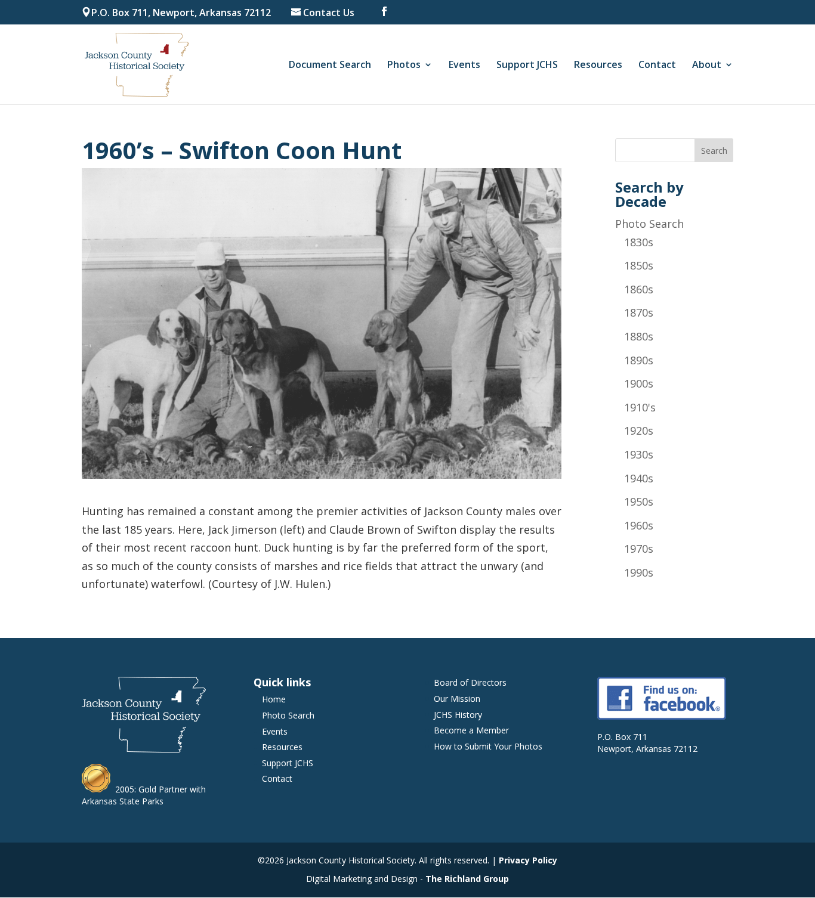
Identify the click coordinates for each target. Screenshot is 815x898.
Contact (657, 65)
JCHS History (458, 714)
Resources (598, 65)
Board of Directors (470, 682)
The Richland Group (467, 878)
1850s (638, 265)
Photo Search (649, 223)
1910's (640, 407)
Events (464, 65)
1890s (638, 360)
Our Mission (457, 698)
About (706, 65)
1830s (638, 242)
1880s (638, 336)
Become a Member (471, 730)
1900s (638, 383)
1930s (638, 454)
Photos (404, 65)
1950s (638, 501)
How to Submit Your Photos (488, 746)
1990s (638, 572)
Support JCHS (527, 65)
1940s (638, 478)
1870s (638, 312)
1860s (638, 289)
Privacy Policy (528, 860)
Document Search (330, 65)
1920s (638, 430)
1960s (638, 525)
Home (274, 699)
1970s (638, 548)
